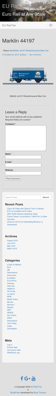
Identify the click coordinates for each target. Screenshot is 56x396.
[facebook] (22, 378)
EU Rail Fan (16, 5)
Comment (10, 123)
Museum (10, 304)
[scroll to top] (28, 389)
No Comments (35, 54)
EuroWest (11, 278)
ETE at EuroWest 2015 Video (19, 211)
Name (8, 153)
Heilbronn (11, 288)
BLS (9, 267)
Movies (10, 302)
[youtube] (33, 378)
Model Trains (12, 299)
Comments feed (13, 350)
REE (9, 309)
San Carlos (11, 315)
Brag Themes (40, 392)
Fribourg (10, 283)
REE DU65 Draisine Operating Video (22, 213)
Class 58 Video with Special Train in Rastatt (25, 208)
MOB (9, 296)
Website (9, 169)
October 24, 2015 (11, 54)
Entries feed (12, 347)
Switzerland (12, 320)
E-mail (8, 161)
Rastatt (10, 307)
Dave (24, 54)
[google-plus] (28, 378)
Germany (11, 285)
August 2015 (12, 240)
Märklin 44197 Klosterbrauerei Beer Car (30, 50)
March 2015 (12, 248)
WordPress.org (13, 352)
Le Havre (11, 294)
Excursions (12, 280)
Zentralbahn (12, 328)
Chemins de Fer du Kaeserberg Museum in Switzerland (25, 223)
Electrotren (11, 275)
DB (8, 270)
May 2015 (11, 245)
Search (46, 197)
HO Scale (11, 291)
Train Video (12, 323)
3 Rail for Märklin (14, 264)
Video (9, 326)
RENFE (10, 312)
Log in (9, 344)
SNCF (9, 318)
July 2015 (11, 243)
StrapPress (15, 392)
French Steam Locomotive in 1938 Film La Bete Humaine (27, 217)
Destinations (12, 272)
